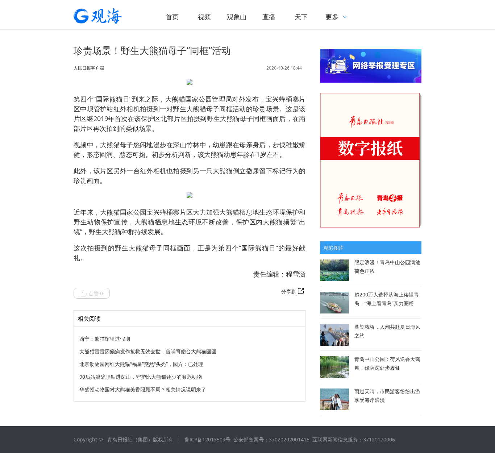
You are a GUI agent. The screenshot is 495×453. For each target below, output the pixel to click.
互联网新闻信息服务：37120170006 (353, 439)
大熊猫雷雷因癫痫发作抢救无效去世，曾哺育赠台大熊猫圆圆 (147, 351)
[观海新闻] (108, 16)
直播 (268, 16)
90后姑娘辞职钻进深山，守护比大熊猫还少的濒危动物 (140, 376)
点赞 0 (95, 293)
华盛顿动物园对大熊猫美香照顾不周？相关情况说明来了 (142, 389)
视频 (204, 16)
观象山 (236, 16)
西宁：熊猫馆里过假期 (104, 338)
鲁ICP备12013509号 (207, 439)
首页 (172, 16)
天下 (301, 16)
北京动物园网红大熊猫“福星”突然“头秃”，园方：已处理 (141, 364)
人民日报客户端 (89, 68)
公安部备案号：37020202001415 (271, 439)
